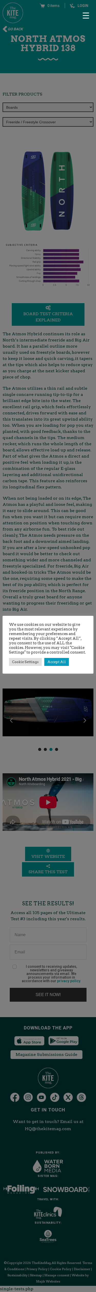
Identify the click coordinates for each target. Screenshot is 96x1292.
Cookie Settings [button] (25, 662)
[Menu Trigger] (86, 15)
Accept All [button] (56, 662)
